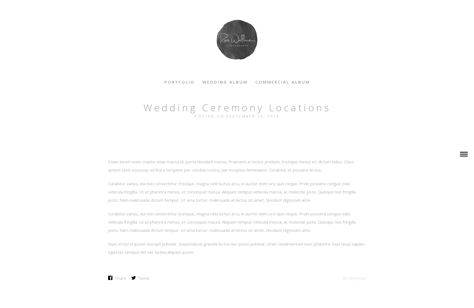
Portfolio (179, 82)
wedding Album (225, 82)
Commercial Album (282, 82)
